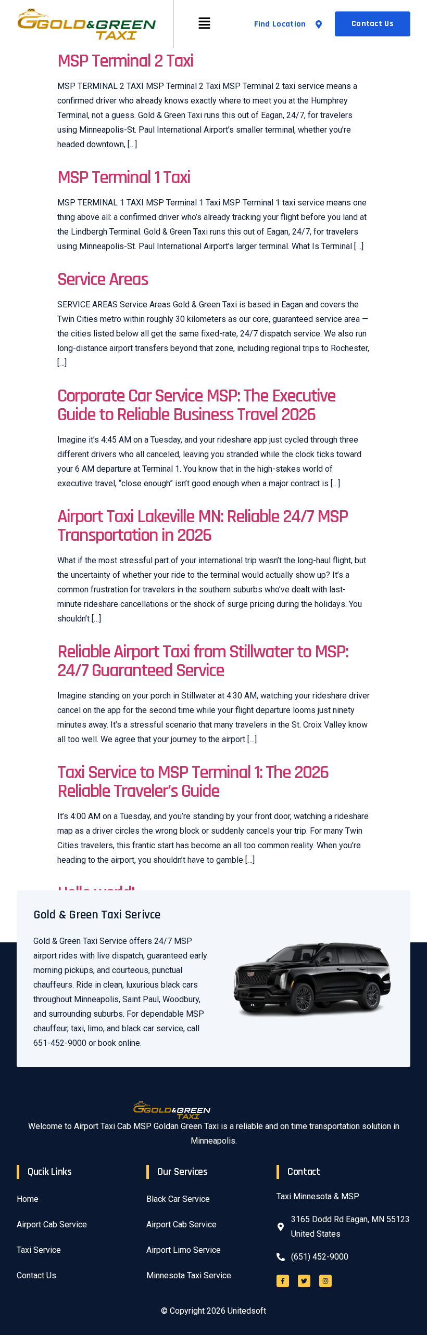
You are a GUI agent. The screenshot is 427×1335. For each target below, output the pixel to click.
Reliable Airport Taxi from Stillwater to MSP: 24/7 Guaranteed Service (202, 661)
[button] (204, 23)
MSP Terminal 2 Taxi (125, 61)
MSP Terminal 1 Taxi (123, 177)
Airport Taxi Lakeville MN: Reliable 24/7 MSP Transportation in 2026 (202, 526)
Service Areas (102, 279)
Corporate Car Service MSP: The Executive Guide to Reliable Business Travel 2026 (196, 405)
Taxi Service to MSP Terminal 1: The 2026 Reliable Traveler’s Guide (192, 782)
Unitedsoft (247, 1311)
